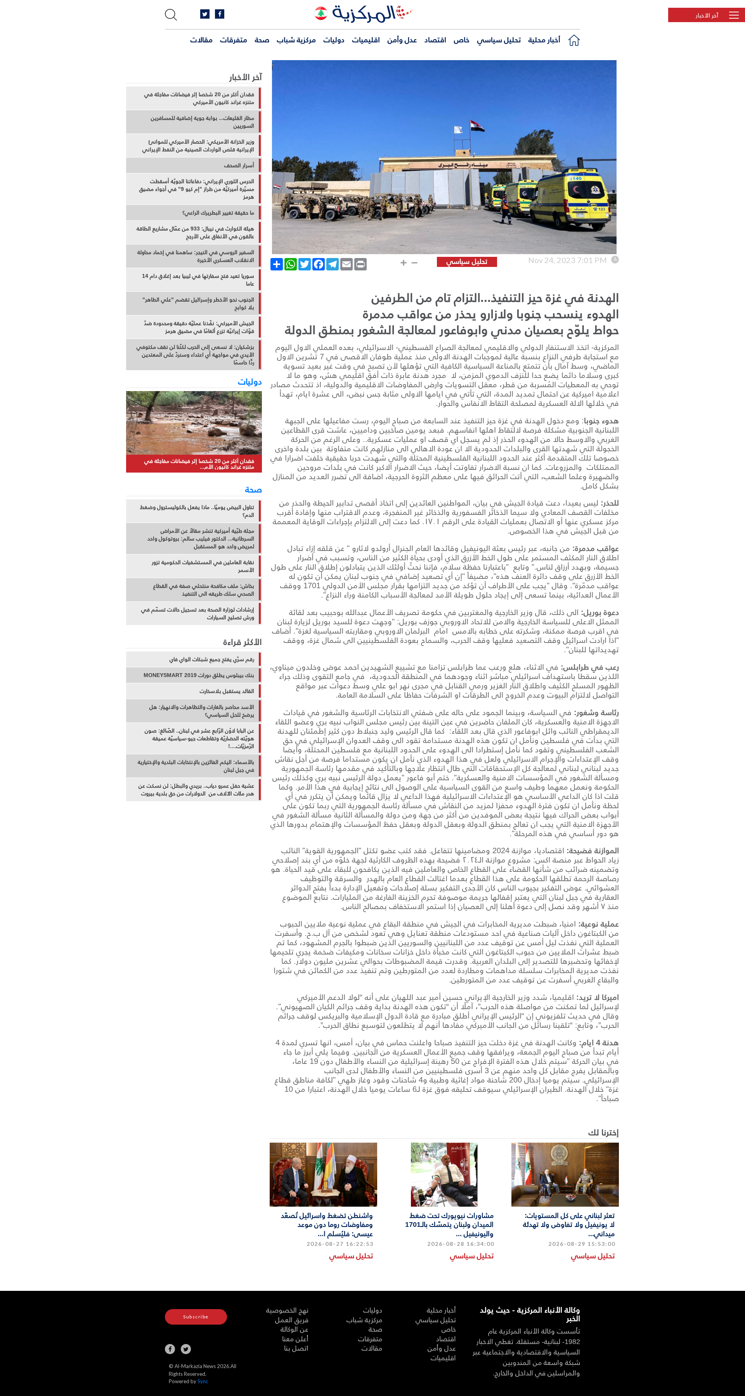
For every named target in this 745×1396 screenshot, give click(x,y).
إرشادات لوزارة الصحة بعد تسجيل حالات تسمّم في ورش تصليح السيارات (197, 613)
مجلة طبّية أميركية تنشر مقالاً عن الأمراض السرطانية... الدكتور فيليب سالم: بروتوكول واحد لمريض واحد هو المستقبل (200, 538)
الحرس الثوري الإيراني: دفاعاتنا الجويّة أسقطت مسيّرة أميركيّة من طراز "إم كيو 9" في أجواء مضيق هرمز (196, 189)
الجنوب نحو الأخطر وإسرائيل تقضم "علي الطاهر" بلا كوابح (198, 303)
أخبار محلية (544, 39)
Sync (203, 1381)
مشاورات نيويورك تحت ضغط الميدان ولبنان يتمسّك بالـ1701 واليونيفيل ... (449, 1224)
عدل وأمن (402, 39)
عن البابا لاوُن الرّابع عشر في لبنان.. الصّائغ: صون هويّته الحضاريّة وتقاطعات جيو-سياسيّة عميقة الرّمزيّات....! (199, 738)
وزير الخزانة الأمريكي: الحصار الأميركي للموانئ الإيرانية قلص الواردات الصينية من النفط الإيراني (198, 145)
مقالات (202, 39)
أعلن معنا (295, 1338)
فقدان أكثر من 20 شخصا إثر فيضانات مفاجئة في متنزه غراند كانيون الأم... (199, 464)
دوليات (334, 39)
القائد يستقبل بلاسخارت (227, 691)
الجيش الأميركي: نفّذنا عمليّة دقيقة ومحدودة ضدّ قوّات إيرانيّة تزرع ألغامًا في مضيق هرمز (199, 327)
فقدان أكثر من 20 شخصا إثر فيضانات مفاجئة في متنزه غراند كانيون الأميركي (199, 98)
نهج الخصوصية (287, 1309)
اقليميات (366, 39)
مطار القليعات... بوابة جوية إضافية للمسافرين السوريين (202, 122)
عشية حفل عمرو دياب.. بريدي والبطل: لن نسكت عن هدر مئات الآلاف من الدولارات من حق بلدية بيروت (196, 789)
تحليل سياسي (499, 39)
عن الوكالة (294, 1328)
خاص (462, 39)
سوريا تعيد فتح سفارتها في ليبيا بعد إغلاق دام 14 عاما (198, 280)
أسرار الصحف (239, 165)
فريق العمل (291, 1319)
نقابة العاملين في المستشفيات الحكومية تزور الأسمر (203, 566)
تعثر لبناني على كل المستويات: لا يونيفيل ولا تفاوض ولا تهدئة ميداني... (569, 1224)
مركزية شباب (296, 39)
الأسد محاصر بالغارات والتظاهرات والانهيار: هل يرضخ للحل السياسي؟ (201, 711)
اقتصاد (435, 39)
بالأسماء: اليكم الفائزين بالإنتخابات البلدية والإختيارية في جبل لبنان (196, 766)
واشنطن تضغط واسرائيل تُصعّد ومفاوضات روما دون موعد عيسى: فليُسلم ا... (327, 1224)
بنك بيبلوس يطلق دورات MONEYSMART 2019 (199, 675)
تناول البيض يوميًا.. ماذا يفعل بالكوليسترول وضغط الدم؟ (197, 511)
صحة (262, 39)
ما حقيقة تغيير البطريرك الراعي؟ (218, 213)
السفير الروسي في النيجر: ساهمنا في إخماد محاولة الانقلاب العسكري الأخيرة (195, 256)
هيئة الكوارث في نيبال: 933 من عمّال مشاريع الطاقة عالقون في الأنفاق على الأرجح (195, 232)
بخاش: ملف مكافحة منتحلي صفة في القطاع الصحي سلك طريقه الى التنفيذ (203, 590)
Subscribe (196, 1317)
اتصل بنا (296, 1347)
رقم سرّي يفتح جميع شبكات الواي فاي (212, 659)
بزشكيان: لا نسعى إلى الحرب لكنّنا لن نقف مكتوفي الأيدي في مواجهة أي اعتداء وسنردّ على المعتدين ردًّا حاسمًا (195, 354)
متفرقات (233, 39)
